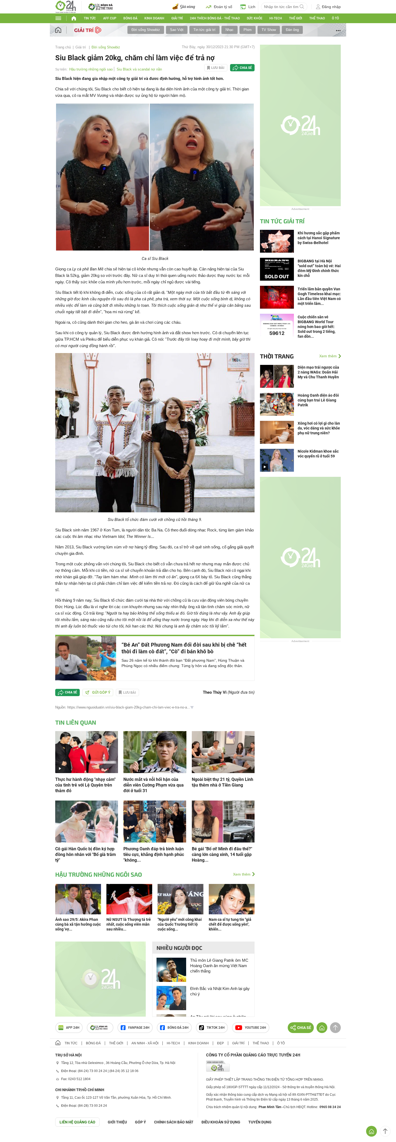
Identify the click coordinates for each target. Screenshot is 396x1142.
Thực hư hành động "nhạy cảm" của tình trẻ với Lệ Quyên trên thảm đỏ (85, 785)
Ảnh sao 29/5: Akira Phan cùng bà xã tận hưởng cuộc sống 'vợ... (78, 924)
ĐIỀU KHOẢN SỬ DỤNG (221, 1122)
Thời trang (277, 356)
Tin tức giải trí (204, 30)
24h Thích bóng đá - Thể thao (215, 18)
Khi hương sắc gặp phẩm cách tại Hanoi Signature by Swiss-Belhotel (319, 238)
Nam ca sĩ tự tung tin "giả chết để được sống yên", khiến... (230, 924)
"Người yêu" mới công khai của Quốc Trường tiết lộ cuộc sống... (180, 924)
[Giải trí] (88, 29)
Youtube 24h (255, 1028)
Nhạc (229, 30)
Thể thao (317, 18)
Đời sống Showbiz (145, 30)
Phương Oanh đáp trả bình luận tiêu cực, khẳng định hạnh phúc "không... (153, 854)
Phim (248, 30)
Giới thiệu (117, 1122)
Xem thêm (242, 874)
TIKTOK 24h (216, 1028)
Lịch (251, 7)
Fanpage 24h (139, 1028)
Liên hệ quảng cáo (77, 1122)
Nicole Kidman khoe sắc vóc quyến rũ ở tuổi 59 (318, 453)
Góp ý (140, 1122)
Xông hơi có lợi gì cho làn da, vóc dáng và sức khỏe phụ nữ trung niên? (319, 428)
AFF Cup (109, 18)
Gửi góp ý (101, 692)
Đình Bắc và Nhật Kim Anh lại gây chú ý (220, 991)
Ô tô (335, 18)
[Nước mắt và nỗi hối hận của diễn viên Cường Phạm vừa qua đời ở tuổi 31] (154, 751)
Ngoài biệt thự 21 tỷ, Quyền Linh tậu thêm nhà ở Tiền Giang (222, 782)
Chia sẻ (246, 68)
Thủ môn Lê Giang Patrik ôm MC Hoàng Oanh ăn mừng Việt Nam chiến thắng (219, 965)
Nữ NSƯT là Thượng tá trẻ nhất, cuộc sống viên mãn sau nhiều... (128, 924)
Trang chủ (63, 47)
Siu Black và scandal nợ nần (139, 69)
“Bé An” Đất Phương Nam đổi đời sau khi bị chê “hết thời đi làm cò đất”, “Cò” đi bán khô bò (183, 648)
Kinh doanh (154, 18)
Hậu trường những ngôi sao (91, 69)
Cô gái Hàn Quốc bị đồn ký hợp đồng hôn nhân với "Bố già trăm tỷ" (85, 854)
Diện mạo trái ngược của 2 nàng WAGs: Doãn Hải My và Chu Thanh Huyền (318, 372)
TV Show (269, 30)
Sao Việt (176, 30)
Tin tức (90, 18)
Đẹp (220, 1043)
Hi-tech (275, 18)
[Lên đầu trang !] (385, 1131)
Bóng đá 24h (178, 1028)
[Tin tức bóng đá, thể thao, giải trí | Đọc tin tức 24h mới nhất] (65, 6)
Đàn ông (292, 30)
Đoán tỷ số (223, 7)
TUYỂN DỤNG (260, 1122)
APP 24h (72, 1028)
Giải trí (177, 18)
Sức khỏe (254, 18)
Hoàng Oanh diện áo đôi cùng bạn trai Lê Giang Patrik (318, 400)
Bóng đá (130, 18)
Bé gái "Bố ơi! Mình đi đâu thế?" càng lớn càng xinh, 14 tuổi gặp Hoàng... (222, 854)
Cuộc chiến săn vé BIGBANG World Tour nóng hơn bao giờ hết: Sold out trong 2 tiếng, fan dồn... (316, 327)
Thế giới (295, 18)
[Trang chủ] (63, 30)
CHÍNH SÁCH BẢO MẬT (173, 1122)
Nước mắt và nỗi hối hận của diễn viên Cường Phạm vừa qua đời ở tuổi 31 (153, 785)
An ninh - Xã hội (144, 1043)
